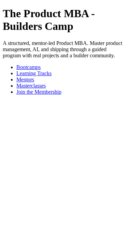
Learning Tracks (34, 73)
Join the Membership (38, 92)
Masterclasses (31, 86)
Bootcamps (28, 67)
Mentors (25, 79)
